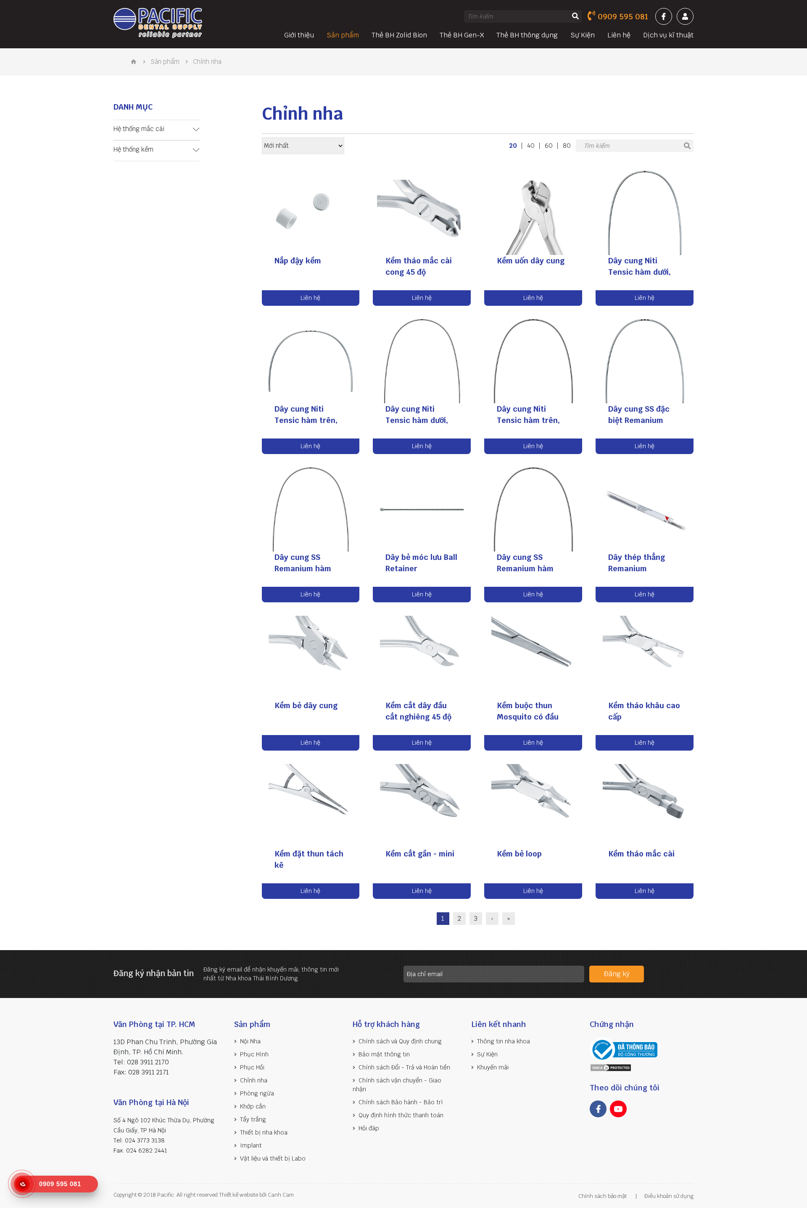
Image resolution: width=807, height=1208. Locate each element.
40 (531, 146)
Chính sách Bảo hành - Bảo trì (401, 1102)
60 (549, 146)
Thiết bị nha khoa (263, 1132)
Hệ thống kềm (133, 149)
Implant (251, 1145)
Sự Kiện (582, 35)
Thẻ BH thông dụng (527, 35)
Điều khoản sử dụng (669, 1196)
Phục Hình (254, 1054)
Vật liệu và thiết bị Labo (273, 1158)
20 (513, 146)
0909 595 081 (623, 16)
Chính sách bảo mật (602, 1196)
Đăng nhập (685, 16)
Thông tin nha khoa (503, 1041)
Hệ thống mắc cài (138, 129)
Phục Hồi (252, 1067)
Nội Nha (250, 1041)
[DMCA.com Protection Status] (611, 1067)
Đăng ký (617, 973)
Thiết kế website (238, 1194)
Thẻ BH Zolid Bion (399, 35)
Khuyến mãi (493, 1067)
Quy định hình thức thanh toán (401, 1115)
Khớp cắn (253, 1106)
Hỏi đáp (369, 1128)
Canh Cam (280, 1194)
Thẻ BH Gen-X (462, 35)
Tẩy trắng (253, 1119)
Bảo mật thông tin (384, 1054)
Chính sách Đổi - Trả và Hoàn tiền (404, 1067)
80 (567, 146)
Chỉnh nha (253, 1080)
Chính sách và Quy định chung (400, 1041)
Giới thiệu (299, 35)
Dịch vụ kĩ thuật (668, 35)
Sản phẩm (343, 35)
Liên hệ (618, 35)
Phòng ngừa (257, 1093)
